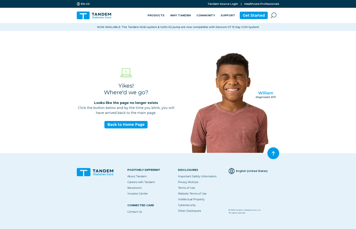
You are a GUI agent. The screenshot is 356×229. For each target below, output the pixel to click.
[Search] (273, 15)
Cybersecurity (187, 205)
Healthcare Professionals (261, 4)
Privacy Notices (188, 182)
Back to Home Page (126, 124)
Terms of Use (186, 188)
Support (228, 15)
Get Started (254, 15)
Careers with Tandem (141, 182)
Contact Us (134, 211)
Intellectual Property (191, 199)
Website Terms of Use (192, 193)
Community (206, 15)
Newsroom (134, 188)
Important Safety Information (197, 176)
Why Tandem (180, 15)
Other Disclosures (189, 211)
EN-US (85, 4)
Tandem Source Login (222, 4)
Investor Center (137, 193)
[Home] (95, 15)
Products (156, 15)
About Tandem (137, 176)
